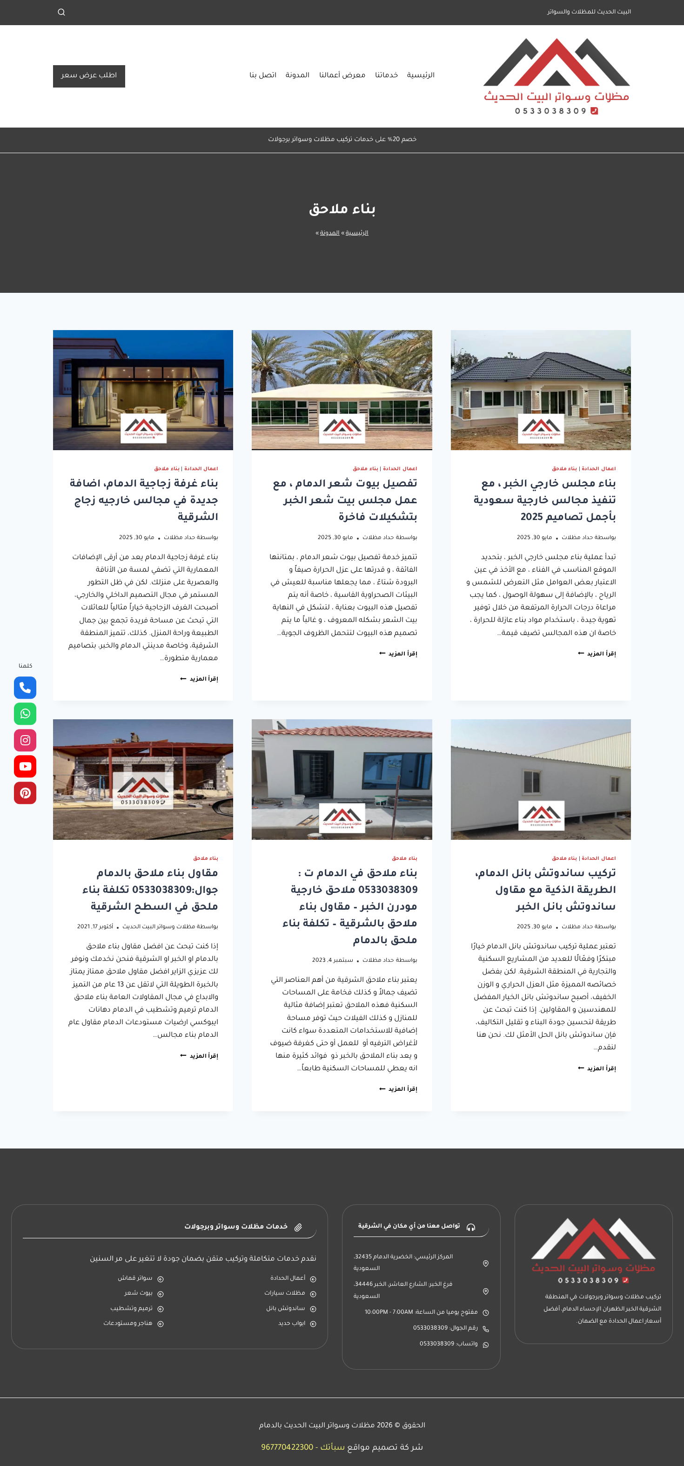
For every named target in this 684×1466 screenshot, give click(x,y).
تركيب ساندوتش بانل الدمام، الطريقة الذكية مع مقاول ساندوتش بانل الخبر (545, 891)
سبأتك (332, 1448)
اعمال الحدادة (599, 469)
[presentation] (541, 390)
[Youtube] (25, 767)
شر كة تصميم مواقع (385, 1448)
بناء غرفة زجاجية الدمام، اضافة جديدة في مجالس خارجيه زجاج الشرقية (144, 502)
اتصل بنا (262, 76)
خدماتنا (386, 76)
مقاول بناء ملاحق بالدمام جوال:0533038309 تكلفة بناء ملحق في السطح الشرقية (150, 891)
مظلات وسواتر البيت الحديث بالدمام (317, 1426)
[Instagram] (25, 740)
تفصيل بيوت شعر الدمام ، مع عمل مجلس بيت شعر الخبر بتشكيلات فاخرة (345, 502)
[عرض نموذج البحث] (61, 12)
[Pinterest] (25, 793)
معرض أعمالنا (342, 76)
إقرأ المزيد (597, 654)
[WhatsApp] (25, 714)
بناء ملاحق (564, 469)
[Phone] (25, 687)
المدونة (297, 76)
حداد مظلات (577, 538)
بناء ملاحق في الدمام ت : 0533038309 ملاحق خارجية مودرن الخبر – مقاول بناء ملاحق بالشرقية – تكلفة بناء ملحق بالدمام (349, 908)
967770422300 (287, 1448)
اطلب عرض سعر (89, 76)
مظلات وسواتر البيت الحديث (158, 927)
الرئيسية (421, 76)
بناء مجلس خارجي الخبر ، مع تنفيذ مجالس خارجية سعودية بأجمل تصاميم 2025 (545, 502)
